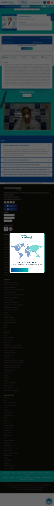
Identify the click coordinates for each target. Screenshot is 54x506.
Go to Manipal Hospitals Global (36, 270)
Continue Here (19, 270)
